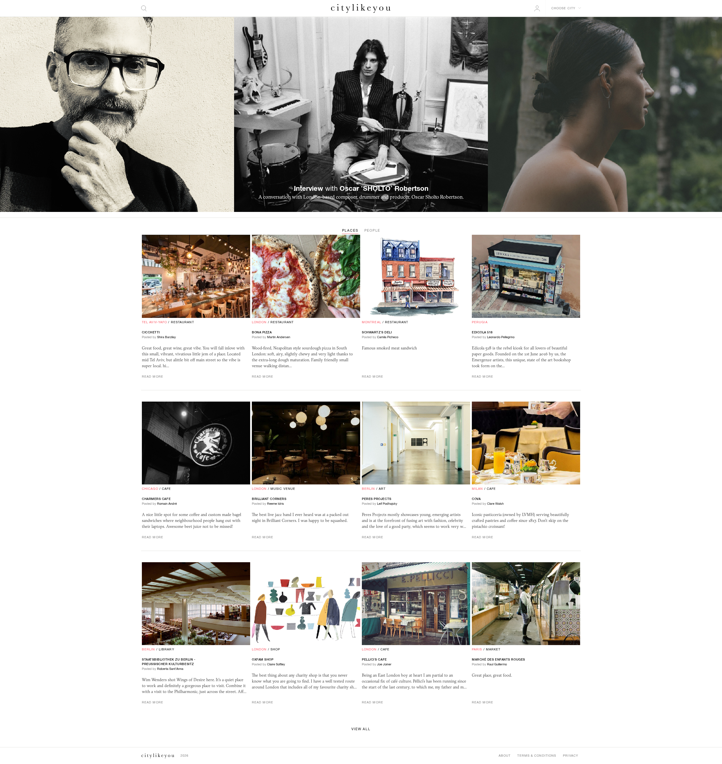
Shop (275, 649)
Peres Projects (376, 499)
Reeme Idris (275, 503)
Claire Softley (276, 664)
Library (166, 649)
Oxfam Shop (263, 659)
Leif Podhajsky (387, 503)
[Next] (605, 114)
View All (360, 729)
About (505, 755)
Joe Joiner (384, 664)
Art (382, 488)
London (259, 322)
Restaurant (182, 322)
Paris (477, 649)
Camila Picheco (387, 337)
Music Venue (282, 488)
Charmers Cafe (156, 499)
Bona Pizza (262, 332)
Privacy (570, 755)
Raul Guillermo (497, 664)
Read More (152, 376)
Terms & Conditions (536, 755)
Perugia (480, 322)
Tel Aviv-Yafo (154, 322)
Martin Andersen (278, 337)
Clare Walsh (495, 503)
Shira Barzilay (166, 337)
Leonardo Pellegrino (500, 337)
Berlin (368, 488)
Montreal (371, 322)
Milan (477, 488)
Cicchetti (151, 332)
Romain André (167, 503)
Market (493, 649)
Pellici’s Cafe (374, 659)
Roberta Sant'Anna (170, 668)
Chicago (150, 488)
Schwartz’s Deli (377, 332)
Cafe (166, 488)
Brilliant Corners (269, 499)
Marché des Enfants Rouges (498, 659)
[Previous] (117, 114)
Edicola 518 (482, 332)
